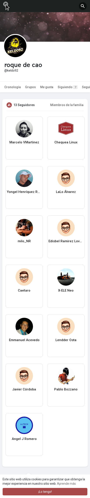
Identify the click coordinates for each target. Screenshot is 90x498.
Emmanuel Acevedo (24, 340)
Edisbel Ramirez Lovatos (65, 241)
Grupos (30, 87)
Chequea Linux (66, 142)
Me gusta (46, 87)
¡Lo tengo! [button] (45, 491)
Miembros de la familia (66, 105)
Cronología (12, 87)
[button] (83, 6)
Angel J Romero (24, 439)
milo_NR (24, 241)
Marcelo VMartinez (24, 142)
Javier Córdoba (24, 389)
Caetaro (24, 290)
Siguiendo (67, 87)
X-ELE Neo (66, 290)
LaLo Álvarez (66, 192)
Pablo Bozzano (66, 389)
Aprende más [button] (66, 483)
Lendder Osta (65, 340)
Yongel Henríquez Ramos (24, 192)
